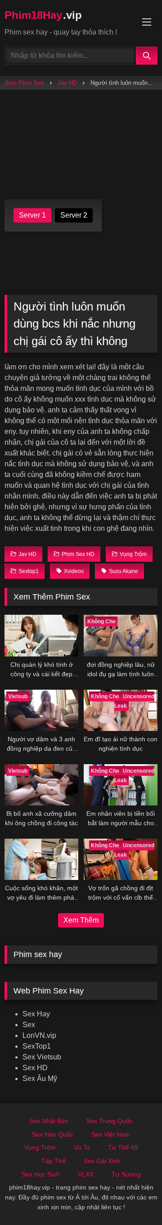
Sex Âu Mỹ (39, 1078)
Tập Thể (53, 1160)
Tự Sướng (126, 1174)
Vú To (82, 1147)
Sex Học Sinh (41, 1174)
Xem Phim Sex (24, 82)
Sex (28, 1024)
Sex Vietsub (41, 1057)
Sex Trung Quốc (109, 1120)
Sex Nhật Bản (48, 1120)
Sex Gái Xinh (102, 1160)
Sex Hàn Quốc (52, 1134)
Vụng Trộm (40, 1147)
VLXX (86, 1174)
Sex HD (35, 1068)
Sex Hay (36, 1014)
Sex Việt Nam (110, 1134)
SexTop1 (36, 1046)
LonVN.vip (39, 1035)
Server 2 (73, 215)
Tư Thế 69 (123, 1147)
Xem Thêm (81, 920)
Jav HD (67, 82)
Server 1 (32, 215)
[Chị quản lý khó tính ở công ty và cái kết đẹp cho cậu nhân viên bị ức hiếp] (41, 635)
